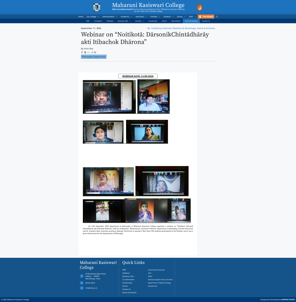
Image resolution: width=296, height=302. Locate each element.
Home (80, 16)
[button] (216, 17)
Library (180, 16)
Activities (138, 21)
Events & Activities (191, 21)
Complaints (98, 21)
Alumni (164, 21)
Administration (108, 16)
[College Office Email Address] (93, 288)
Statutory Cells (123, 21)
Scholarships (153, 21)
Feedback (110, 21)
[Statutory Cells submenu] (134, 276)
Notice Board (175, 21)
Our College (91, 16)
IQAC (191, 16)
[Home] (96, 4)
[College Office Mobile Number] (93, 283)
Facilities (153, 16)
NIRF (87, 21)
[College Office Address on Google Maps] (93, 277)
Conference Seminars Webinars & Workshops (173, 28)
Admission (140, 16)
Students (167, 16)
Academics (125, 16)
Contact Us (206, 21)
